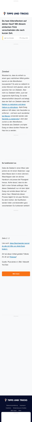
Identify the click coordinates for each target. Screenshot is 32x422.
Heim (20, 410)
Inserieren (8, 408)
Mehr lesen (16, 274)
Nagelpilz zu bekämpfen (10, 119)
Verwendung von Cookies (19, 408)
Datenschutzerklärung (12, 405)
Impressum (23, 405)
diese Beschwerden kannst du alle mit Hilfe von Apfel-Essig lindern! (15, 246)
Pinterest (13, 257)
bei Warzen (6, 116)
